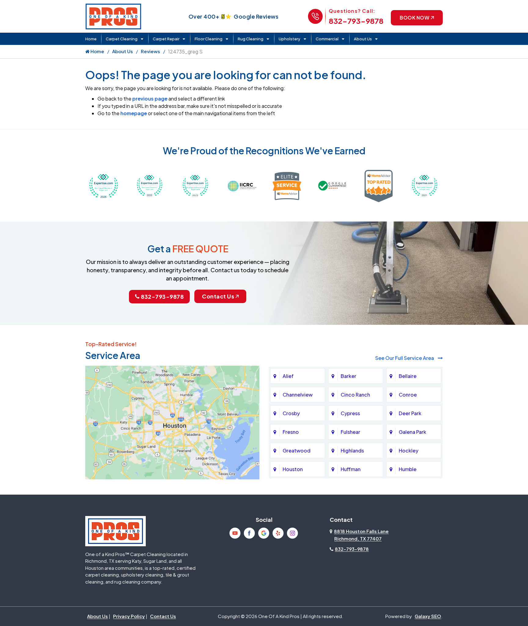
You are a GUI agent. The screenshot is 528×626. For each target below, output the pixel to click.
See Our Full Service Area (405, 358)
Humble (407, 469)
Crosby (291, 413)
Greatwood (296, 450)
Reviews (150, 51)
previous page (149, 98)
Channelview (298, 394)
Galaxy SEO (428, 616)
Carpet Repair (166, 38)
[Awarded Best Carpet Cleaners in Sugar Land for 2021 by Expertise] (424, 185)
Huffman (351, 469)
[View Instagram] (292, 533)
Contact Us (218, 296)
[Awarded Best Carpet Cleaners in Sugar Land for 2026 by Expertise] (103, 185)
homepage (133, 113)
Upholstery (289, 38)
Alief (288, 376)
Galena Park (412, 432)
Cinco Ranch (355, 394)
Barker (348, 376)
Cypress (350, 413)
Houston (293, 469)
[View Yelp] (278, 533)
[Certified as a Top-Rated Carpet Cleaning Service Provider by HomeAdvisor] (378, 185)
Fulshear (350, 432)
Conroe (408, 394)
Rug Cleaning (250, 38)
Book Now (414, 17)
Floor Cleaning (208, 38)
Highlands (352, 450)
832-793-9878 (356, 20)
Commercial (327, 38)
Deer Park (410, 413)
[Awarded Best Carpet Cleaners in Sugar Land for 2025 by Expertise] (149, 185)
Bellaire (407, 376)
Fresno (291, 432)
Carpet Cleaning (122, 38)
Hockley (408, 450)
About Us (363, 38)
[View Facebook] (249, 533)
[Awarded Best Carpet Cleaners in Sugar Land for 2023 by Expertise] (195, 185)
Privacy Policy (129, 616)
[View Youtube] (234, 533)
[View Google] (263, 533)
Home (91, 38)
